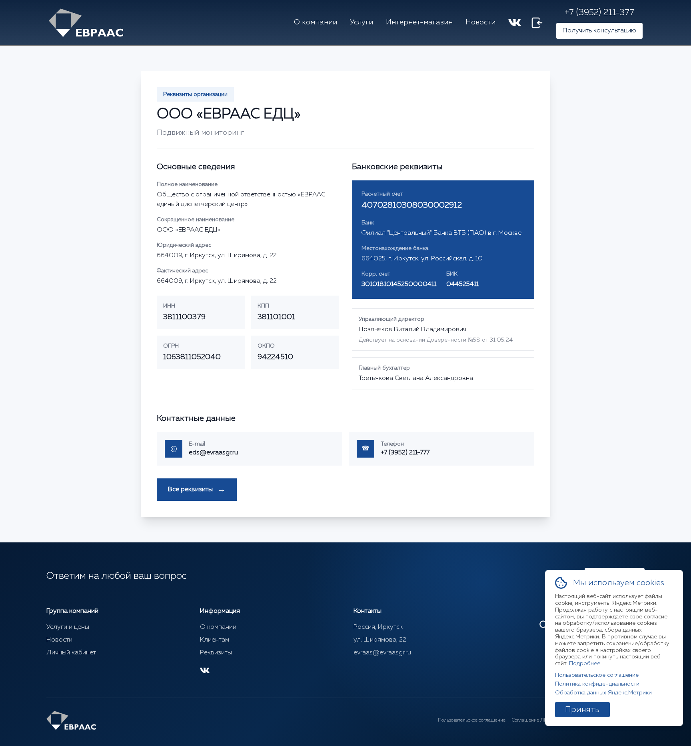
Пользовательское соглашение (471, 720)
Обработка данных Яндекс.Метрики (603, 693)
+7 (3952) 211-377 (599, 12)
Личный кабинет (71, 653)
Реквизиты (216, 653)
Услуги (361, 22)
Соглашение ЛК (529, 720)
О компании (315, 22)
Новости (480, 22)
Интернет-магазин (419, 22)
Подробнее (584, 663)
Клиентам (214, 640)
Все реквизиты (197, 490)
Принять (582, 710)
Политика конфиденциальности (597, 684)
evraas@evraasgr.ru (382, 653)
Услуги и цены (67, 627)
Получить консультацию (599, 31)
